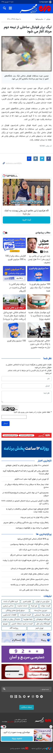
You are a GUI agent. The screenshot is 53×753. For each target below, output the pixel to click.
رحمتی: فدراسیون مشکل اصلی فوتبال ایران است (30, 579)
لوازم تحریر (27, 601)
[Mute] (10, 203)
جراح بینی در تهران (42, 601)
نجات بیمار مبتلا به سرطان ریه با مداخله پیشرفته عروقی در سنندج (27, 486)
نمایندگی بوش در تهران (11, 619)
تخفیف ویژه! (17, 738)
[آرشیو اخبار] (16, 697)
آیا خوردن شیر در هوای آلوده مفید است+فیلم (32, 479)
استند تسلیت (22, 605)
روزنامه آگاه (14, 628)
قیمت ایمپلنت (25, 614)
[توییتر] (28, 697)
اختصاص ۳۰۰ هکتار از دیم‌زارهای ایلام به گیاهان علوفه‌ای (27, 465)
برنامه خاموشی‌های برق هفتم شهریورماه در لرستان (30, 568)
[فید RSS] (20, 697)
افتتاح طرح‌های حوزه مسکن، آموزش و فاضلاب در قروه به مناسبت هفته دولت (27, 510)
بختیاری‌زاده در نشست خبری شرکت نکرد (34, 549)
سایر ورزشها (39, 19)
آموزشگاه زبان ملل (43, 623)
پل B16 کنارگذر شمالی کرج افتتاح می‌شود (33, 538)
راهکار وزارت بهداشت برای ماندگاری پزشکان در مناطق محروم (26, 522)
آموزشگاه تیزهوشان (43, 619)
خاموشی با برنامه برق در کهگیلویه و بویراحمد (32, 528)
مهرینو (5, 623)
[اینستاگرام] (33, 697)
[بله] (37, 697)
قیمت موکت (45, 605)
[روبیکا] (24, 697)
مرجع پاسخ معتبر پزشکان (15, 610)
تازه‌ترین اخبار (45, 461)
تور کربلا (34, 605)
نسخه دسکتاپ (26, 707)
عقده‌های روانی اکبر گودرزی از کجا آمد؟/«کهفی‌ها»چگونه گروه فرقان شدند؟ (26, 472)
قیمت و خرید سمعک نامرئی (22, 623)
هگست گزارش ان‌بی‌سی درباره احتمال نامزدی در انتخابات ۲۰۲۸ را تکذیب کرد (25, 502)
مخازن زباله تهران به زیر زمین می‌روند (34, 517)
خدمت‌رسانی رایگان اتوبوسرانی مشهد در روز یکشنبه (30, 584)
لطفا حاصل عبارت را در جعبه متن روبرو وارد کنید (33, 412)
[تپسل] (4, 175)
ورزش (48, 19)
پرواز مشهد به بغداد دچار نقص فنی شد (34, 590)
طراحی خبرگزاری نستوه (39, 748)
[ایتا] (11, 697)
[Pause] (6, 203)
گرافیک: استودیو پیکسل (17, 748)
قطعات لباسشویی (9, 614)
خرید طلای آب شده (11, 601)
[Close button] (50, 726)
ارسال (5, 423)
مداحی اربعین (8, 605)
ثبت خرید (26, 220)
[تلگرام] (41, 697)
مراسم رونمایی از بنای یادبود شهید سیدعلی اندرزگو (29, 555)
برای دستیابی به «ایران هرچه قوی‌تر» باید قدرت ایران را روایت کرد (26, 562)
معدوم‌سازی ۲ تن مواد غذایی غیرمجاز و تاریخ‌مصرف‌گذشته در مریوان (25, 494)
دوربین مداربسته (40, 610)
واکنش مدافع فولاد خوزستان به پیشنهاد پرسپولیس (29, 544)
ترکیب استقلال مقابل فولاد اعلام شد (35, 574)
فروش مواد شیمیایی (42, 614)
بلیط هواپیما (28, 619)
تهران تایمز (39, 628)
